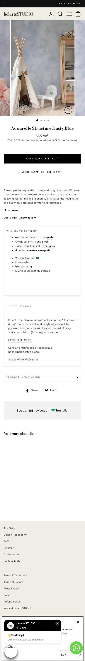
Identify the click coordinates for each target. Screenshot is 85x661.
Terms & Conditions (16, 575)
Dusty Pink (10, 217)
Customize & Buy (42, 158)
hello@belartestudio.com (23, 351)
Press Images (12, 588)
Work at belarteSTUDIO (17, 608)
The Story (9, 528)
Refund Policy (12, 601)
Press (7, 595)
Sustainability (12, 561)
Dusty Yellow (27, 217)
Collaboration (12, 554)
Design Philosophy (15, 534)
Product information (23, 377)
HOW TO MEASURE (20, 340)
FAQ (6, 541)
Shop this (14, 502)
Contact (9, 547)
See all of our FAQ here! (23, 359)
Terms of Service (14, 582)
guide (47, 250)
